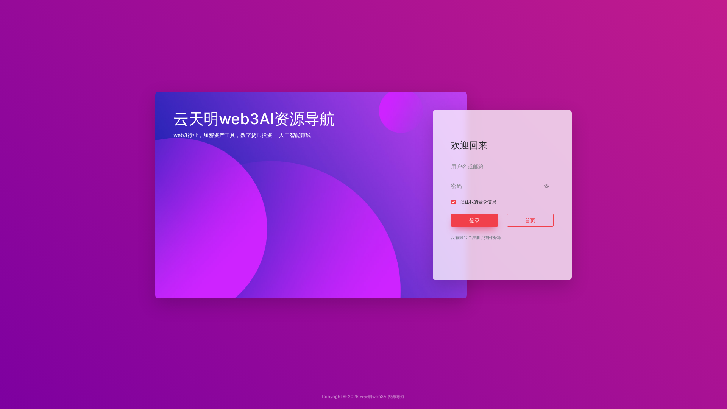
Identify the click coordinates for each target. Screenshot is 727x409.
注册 (476, 237)
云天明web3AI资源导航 (382, 396)
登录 (474, 220)
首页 (530, 220)
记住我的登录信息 (478, 201)
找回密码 (492, 237)
